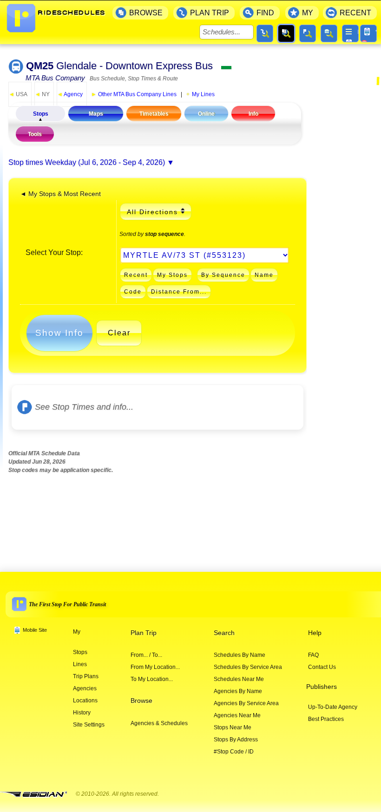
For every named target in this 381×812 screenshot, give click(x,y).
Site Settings (89, 724)
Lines (80, 664)
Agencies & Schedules (159, 723)
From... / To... (146, 655)
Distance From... (179, 291)
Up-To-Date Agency (332, 707)
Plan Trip (144, 632)
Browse (141, 700)
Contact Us (322, 667)
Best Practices (326, 719)
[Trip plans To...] (264, 33)
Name (264, 275)
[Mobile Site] (368, 33)
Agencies (85, 688)
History (82, 712)
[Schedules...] (286, 33)
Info (253, 114)
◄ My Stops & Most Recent (60, 193)
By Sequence (223, 275)
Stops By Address (236, 739)
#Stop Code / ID (234, 751)
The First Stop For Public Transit (67, 604)
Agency (70, 94)
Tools (35, 134)
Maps (96, 114)
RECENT (355, 13)
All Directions (152, 212)
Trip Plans (86, 676)
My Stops (172, 275)
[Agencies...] (329, 33)
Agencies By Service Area (246, 703)
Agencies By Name (238, 691)
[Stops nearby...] (307, 33)
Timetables (154, 114)
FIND (265, 13)
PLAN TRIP (209, 13)
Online (206, 114)
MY (307, 13)
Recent (136, 275)
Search (224, 632)
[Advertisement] (346, 229)
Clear (119, 333)
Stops (40, 114)
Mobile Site (35, 630)
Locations (85, 700)
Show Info (59, 333)
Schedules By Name (239, 655)
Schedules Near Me (239, 679)
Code (133, 291)
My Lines (203, 94)
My (76, 632)
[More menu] (350, 33)
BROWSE (146, 13)
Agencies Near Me (237, 715)
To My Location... (152, 679)
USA (18, 94)
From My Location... (155, 667)
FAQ (313, 655)
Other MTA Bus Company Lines (134, 94)
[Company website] (37, 794)
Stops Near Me (232, 727)
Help (315, 632)
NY (42, 94)
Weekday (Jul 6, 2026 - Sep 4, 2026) (105, 162)
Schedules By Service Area (248, 667)
